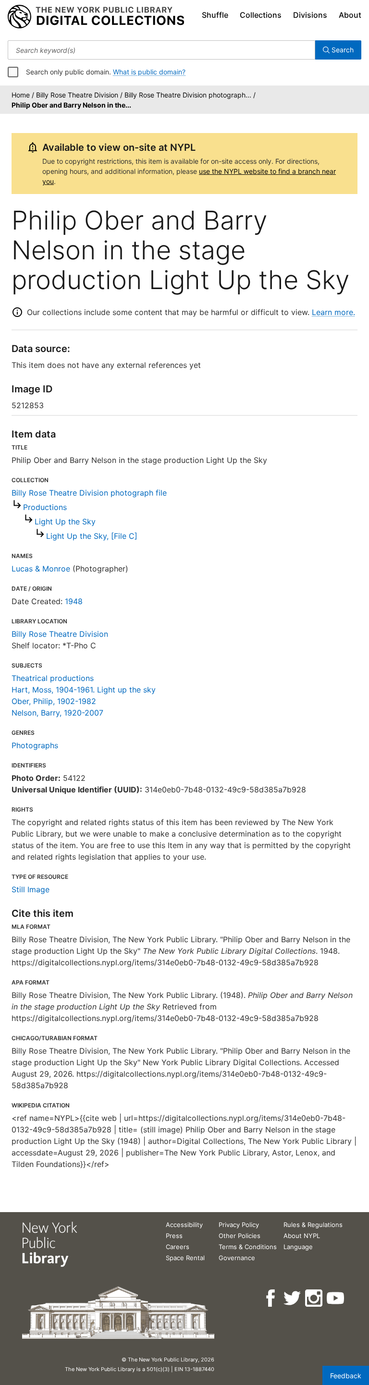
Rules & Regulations (313, 1224)
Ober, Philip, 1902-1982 (54, 701)
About (350, 15)
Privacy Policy (239, 1224)
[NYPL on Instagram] (314, 1298)
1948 (74, 601)
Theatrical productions (53, 678)
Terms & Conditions (248, 1247)
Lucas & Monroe (41, 568)
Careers (177, 1247)
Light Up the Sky (65, 521)
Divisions (310, 15)
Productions (45, 507)
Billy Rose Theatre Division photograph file (89, 493)
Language (298, 1247)
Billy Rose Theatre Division (60, 634)
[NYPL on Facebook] (271, 1298)
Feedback (345, 1376)
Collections (261, 15)
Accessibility (184, 1224)
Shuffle (215, 15)
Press (174, 1235)
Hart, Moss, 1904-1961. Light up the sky (84, 689)
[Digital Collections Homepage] (96, 17)
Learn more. (333, 312)
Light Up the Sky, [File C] (91, 536)
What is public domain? (149, 72)
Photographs (35, 745)
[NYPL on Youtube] (336, 1298)
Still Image (30, 889)
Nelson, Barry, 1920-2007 (57, 712)
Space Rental (185, 1258)
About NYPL (301, 1235)
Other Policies (239, 1235)
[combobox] (161, 50)
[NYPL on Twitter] (292, 1298)
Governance (237, 1258)
